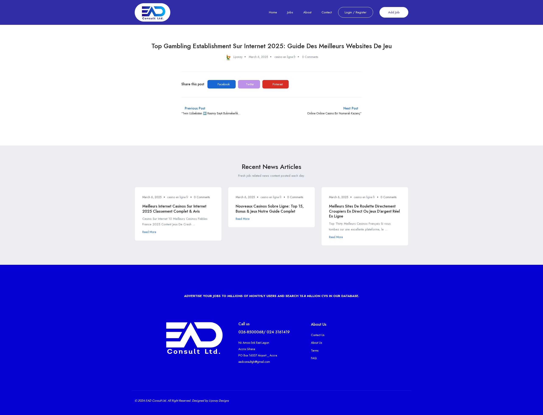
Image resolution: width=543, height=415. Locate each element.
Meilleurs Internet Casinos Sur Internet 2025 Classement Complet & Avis (174, 208)
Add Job (394, 12)
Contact (327, 12)
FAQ (314, 358)
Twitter (249, 84)
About (307, 12)
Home (273, 12)
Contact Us (317, 335)
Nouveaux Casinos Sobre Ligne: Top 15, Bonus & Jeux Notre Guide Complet (270, 208)
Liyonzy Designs (219, 400)
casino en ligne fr (285, 57)
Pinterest (277, 84)
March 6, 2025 (258, 57)
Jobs (290, 12)
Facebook (223, 84)
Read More (149, 232)
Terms (314, 350)
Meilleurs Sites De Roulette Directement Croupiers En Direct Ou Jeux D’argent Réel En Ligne (364, 211)
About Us (316, 343)
